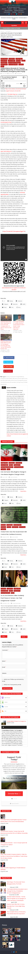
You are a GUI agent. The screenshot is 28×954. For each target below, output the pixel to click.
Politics (23, 60)
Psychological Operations (14, 62)
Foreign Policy (19, 58)
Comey (8, 376)
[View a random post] (26, 22)
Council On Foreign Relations (17, 376)
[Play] (3, 727)
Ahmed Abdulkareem (16, 603)
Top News (21, 64)
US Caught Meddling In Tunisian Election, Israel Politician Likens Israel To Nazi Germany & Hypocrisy (18, 325)
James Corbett (15, 537)
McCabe (3, 380)
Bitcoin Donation (22, 9)
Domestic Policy (17, 525)
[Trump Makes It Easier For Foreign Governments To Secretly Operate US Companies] (17, 938)
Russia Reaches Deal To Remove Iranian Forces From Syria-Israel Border (24, 637)
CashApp (14, 12)
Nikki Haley (7, 380)
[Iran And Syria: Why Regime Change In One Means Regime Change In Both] (14, 452)
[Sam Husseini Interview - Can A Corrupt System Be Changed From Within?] (17, 931)
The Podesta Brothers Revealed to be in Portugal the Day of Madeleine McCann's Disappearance (17, 891)
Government (4, 60)
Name (4, 661)
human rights (21, 378)
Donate (15, 9)
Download (18, 89)
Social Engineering (13, 64)
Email (16, 91)
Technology (22, 527)
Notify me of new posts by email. (12, 684)
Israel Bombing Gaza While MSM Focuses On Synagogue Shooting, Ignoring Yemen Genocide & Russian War (6, 344)
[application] (14, 727)
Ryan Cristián (11, 73)
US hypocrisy (20, 382)
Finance (9, 527)
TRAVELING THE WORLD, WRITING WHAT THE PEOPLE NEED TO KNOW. (14, 18)
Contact (10, 9)
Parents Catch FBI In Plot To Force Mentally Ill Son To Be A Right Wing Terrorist (16, 906)
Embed (24, 89)
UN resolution (13, 382)
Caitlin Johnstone (13, 477)
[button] (22, 22)
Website (4, 673)
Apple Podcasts (10, 91)
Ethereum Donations (19, 10)
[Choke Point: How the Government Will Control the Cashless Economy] (14, 514)
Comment (5, 650)
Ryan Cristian (4, 64)
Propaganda (4, 62)
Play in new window (10, 89)
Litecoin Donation (8, 10)
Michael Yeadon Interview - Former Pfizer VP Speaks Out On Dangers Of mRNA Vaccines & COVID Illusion (16, 898)
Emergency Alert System (6, 378)
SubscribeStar (7, 12)
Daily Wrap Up (4, 58)
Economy (3, 527)
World (2, 66)
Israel (25, 378)
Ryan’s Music (21, 12)
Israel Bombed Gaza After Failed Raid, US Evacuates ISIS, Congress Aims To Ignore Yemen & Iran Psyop (6, 325)
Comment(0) (19, 73)
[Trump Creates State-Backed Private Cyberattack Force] (5, 945)
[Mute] (3, 739)
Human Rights (11, 60)
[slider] (4, 742)
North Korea (14, 380)
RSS (20, 91)
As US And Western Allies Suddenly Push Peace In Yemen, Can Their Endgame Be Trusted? (12, 598)
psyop (25, 380)
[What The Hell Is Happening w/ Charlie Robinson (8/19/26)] (11, 938)
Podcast (18, 60)
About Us (4, 9)
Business (3, 525)
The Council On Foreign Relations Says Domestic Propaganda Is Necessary (5, 636)
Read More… (24, 491)
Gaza (16, 378)
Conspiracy (11, 58)
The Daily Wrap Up (5, 382)
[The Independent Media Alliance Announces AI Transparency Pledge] (11, 945)
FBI (13, 378)
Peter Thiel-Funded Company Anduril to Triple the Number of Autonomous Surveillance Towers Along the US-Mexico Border (14, 856)
